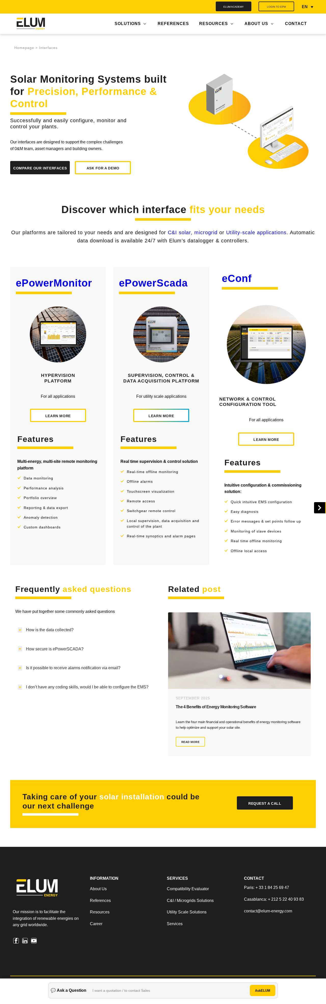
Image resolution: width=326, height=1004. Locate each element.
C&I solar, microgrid (193, 232)
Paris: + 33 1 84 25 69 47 (266, 887)
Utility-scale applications (256, 232)
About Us (99, 889)
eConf (237, 278)
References (100, 900)
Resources (100, 912)
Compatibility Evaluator (188, 889)
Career (96, 924)
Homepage (24, 48)
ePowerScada (153, 283)
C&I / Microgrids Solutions (190, 900)
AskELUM (262, 991)
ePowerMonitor (54, 283)
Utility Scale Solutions (187, 912)
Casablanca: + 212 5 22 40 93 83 (274, 899)
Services (175, 924)
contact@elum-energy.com (268, 911)
